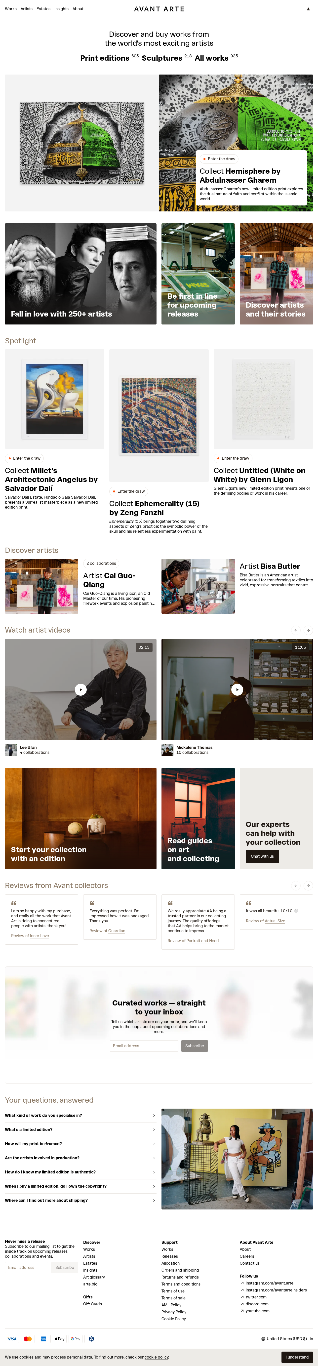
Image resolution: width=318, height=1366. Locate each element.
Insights (61, 8)
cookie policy (156, 1357)
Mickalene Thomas (194, 747)
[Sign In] (308, 9)
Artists (27, 8)
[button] (81, 689)
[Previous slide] (296, 630)
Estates (43, 8)
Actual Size (275, 921)
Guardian (116, 930)
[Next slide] (308, 630)
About (78, 8)
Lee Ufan (28, 747)
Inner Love (39, 935)
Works (11, 8)
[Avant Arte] (159, 9)
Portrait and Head (203, 940)
